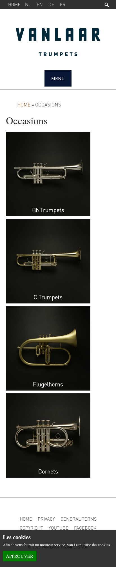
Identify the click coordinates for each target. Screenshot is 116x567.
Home (14, 4)
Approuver (19, 556)
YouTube (58, 528)
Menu (58, 78)
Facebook (85, 528)
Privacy (46, 519)
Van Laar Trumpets (58, 45)
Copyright (31, 528)
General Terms (79, 519)
